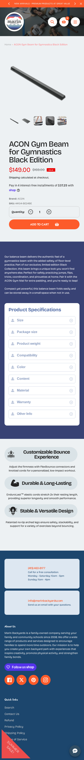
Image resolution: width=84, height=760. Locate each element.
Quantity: (18, 212)
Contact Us (11, 714)
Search (9, 707)
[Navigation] (75, 21)
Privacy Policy (13, 726)
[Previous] (9, 4)
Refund (9, 720)
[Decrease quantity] (31, 212)
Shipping (14, 177)
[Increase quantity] (49, 212)
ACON (21, 198)
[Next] (75, 4)
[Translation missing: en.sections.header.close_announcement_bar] (81, 4)
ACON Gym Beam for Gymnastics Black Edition (40, 44)
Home (7, 44)
